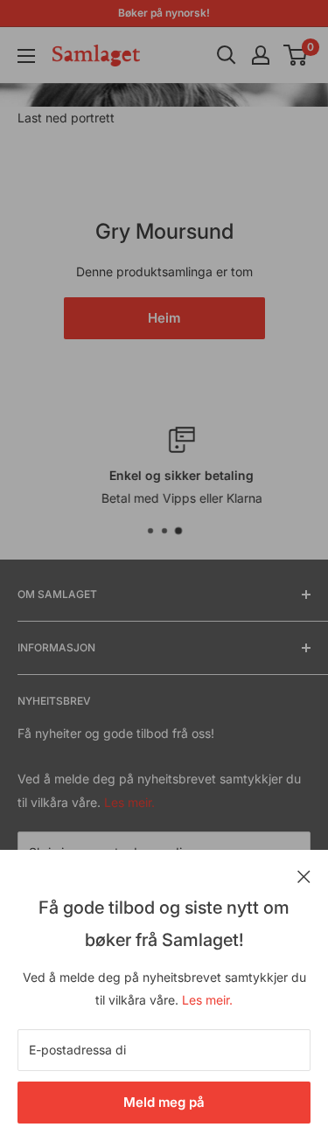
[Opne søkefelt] (226, 55)
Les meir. (207, 999)
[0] (296, 55)
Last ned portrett (66, 117)
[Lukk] (304, 875)
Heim (164, 318)
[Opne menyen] (26, 56)
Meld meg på (164, 1102)
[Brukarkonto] (260, 55)
